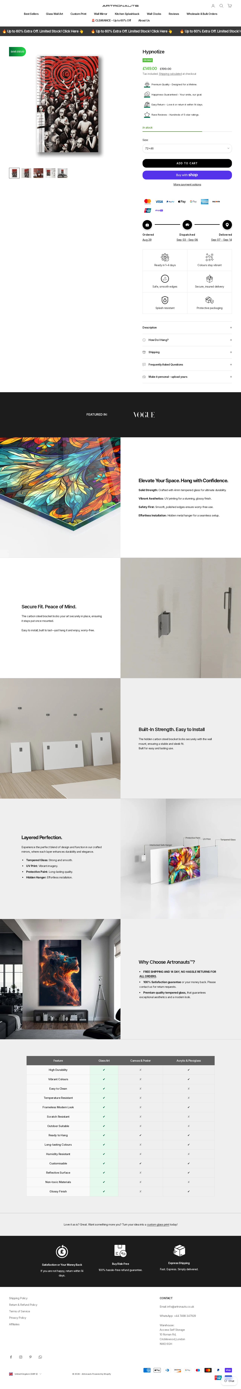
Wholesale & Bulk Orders (202, 13)
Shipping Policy (18, 1298)
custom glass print (158, 1224)
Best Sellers (31, 13)
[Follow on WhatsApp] (40, 1357)
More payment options (187, 184)
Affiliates (14, 1324)
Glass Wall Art (54, 13)
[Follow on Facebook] (11, 1357)
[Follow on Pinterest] (30, 1357)
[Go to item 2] (26, 173)
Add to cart (187, 163)
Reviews (174, 13)
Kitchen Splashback (127, 13)
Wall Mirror (100, 13)
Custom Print (78, 13)
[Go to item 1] (14, 173)
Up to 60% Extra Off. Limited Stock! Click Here (87, 31)
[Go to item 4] (50, 173)
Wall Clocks (154, 13)
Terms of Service (19, 1311)
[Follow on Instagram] (21, 1357)
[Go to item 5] (62, 173)
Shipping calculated (170, 73)
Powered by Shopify (101, 1374)
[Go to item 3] (38, 173)
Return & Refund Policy (23, 1304)
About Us (143, 20)
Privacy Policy (17, 1317)
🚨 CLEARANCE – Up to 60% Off (111, 20)
